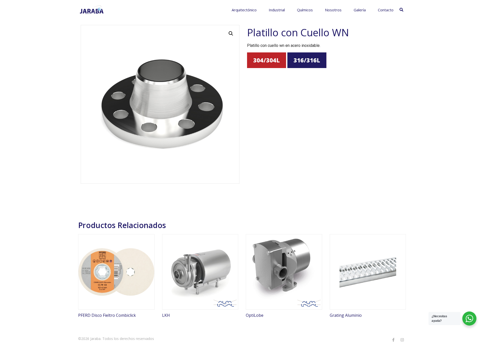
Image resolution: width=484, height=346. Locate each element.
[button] (230, 33)
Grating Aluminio (346, 315)
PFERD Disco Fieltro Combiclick (107, 315)
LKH (166, 315)
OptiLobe (254, 315)
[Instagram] (402, 339)
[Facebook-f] (393, 339)
